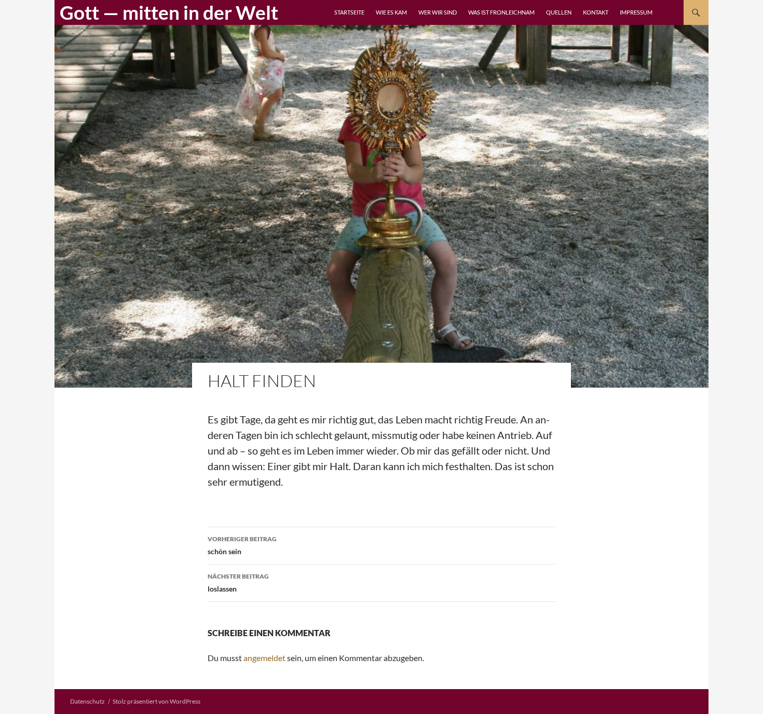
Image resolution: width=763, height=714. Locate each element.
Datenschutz (87, 701)
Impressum (636, 12)
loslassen (238, 582)
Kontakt (595, 12)
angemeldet (264, 658)
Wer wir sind (437, 12)
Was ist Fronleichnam (501, 12)
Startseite (349, 12)
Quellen (558, 12)
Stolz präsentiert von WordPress (156, 701)
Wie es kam (391, 12)
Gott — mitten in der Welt (169, 12)
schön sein (242, 545)
